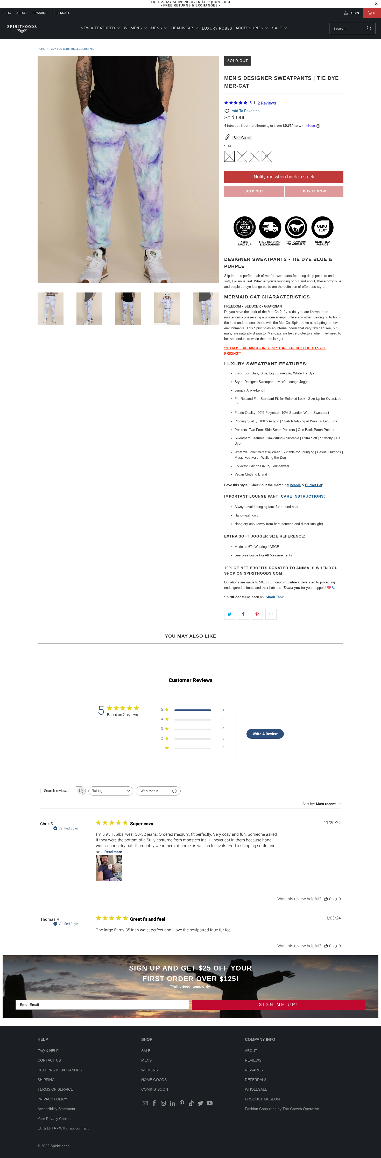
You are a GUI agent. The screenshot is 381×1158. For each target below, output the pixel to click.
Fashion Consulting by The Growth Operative (282, 1109)
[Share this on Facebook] (243, 614)
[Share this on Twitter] (229, 614)
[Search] (369, 28)
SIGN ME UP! (279, 1004)
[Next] (215, 170)
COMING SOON (154, 1089)
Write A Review (265, 734)
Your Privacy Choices (55, 1119)
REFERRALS (61, 13)
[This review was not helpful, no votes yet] (335, 898)
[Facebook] (154, 1103)
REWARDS (254, 1070)
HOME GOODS (154, 1080)
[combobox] (110, 791)
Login (354, 13)
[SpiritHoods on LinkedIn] (173, 1103)
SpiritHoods (60, 1146)
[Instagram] (163, 1103)
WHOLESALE (256, 1089)
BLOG (7, 13)
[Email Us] (145, 1103)
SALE (145, 1051)
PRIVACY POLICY (52, 1099)
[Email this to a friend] (271, 614)
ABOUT (21, 13)
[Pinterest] (182, 1103)
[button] (101, 28)
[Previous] (41, 170)
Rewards (39, 13)
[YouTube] (210, 1103)
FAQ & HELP (48, 1051)
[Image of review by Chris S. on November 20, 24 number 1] (109, 868)
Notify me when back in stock (284, 176)
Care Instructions (302, 496)
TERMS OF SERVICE (55, 1089)
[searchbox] (58, 790)
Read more (113, 852)
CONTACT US (49, 1060)
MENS (146, 1060)
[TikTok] (191, 1103)
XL (267, 156)
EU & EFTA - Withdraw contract (63, 1128)
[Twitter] (200, 1103)
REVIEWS (253, 1060)
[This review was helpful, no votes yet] (326, 898)
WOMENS (149, 1070)
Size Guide (242, 138)
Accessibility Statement (56, 1109)
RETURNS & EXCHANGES (60, 1070)
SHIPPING (46, 1080)
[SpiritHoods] (22, 28)
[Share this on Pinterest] (257, 614)
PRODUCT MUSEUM (262, 1099)
